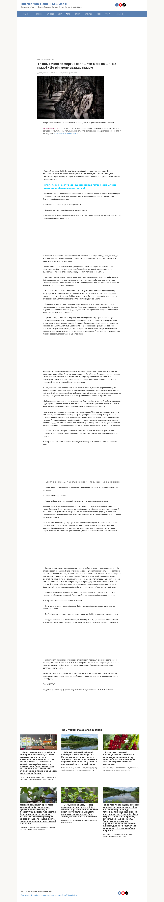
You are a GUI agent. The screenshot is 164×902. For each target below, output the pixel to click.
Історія (77, 14)
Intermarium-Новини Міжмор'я (44, 4)
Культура (88, 14)
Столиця (50, 14)
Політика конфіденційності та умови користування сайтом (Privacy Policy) (49, 895)
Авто (68, 14)
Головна (26, 14)
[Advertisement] (82, 36)
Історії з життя (71, 73)
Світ (60, 14)
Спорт (107, 14)
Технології (119, 14)
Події (99, 14)
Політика (38, 14)
